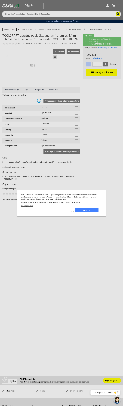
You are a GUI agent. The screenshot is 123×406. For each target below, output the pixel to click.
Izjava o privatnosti (27, 206)
